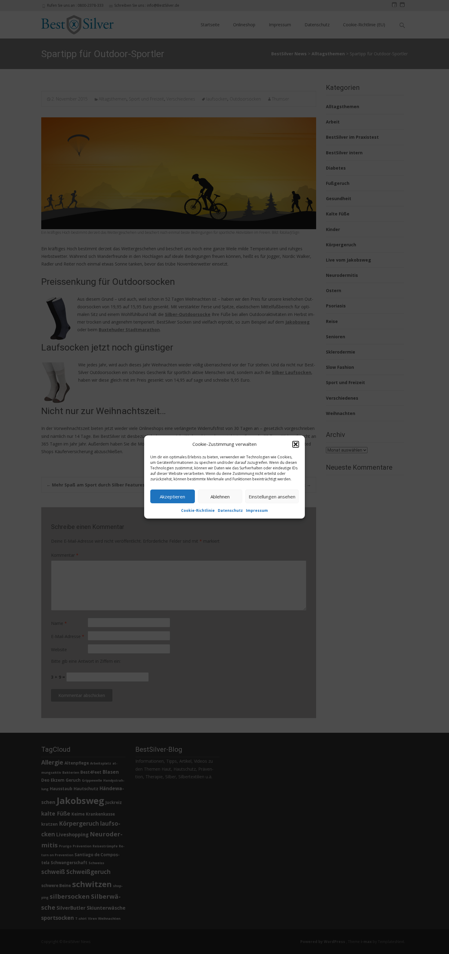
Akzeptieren (172, 496)
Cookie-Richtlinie (198, 510)
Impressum (257, 510)
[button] (296, 444)
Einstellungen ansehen (272, 496)
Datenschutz (230, 510)
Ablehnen (220, 496)
